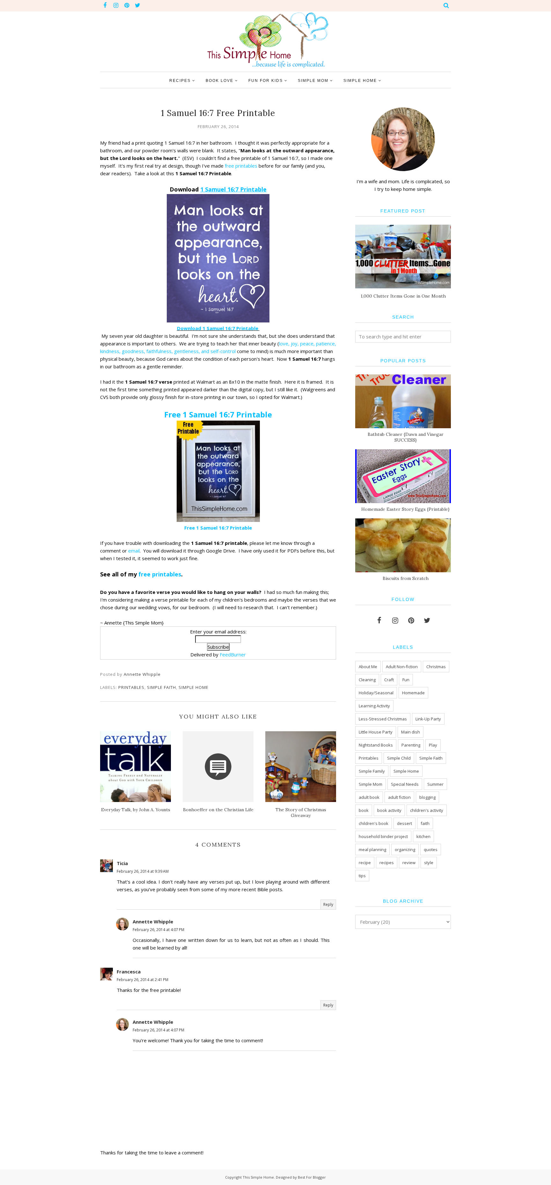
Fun (405, 680)
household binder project (383, 836)
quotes (430, 849)
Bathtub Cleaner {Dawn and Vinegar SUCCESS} (406, 437)
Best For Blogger (312, 1177)
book (364, 810)
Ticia (122, 863)
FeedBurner (233, 654)
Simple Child (399, 758)
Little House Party (376, 732)
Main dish (410, 732)
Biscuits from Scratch (406, 578)
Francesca (129, 971)
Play (433, 745)
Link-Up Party (428, 719)
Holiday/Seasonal (376, 693)
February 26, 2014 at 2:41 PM (142, 979)
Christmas (436, 666)
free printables (241, 166)
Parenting (410, 745)
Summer (435, 784)
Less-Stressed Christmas (383, 719)
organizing (405, 849)
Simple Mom (370, 784)
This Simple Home (258, 1177)
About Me (368, 666)
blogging (427, 797)
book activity (389, 810)
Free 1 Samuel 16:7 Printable (218, 414)
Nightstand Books (376, 745)
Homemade (413, 693)
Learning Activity (374, 706)
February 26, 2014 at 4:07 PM (158, 929)
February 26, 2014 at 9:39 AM (143, 871)
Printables (131, 687)
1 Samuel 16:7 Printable (233, 189)
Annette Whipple (153, 921)
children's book (373, 823)
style (428, 862)
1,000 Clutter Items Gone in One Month (403, 296)
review (408, 862)
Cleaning (367, 680)
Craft (389, 680)
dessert (404, 823)
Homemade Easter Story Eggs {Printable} (405, 509)
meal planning (372, 849)
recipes (386, 862)
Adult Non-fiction (402, 666)
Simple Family (372, 771)
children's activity (426, 810)
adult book (369, 797)
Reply (328, 904)
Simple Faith (161, 687)
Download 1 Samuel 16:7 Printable (218, 328)
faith (425, 823)
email (134, 550)
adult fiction (399, 797)
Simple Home (194, 687)
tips (362, 875)
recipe (365, 862)
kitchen (423, 836)
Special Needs (405, 784)
